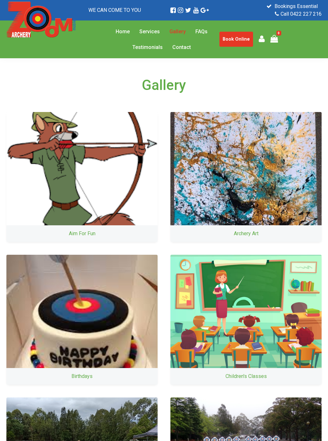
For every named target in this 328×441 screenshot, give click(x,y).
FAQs (201, 31)
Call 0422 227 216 (301, 14)
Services (149, 31)
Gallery (177, 31)
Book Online (236, 39)
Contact (181, 47)
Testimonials (147, 47)
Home (123, 31)
